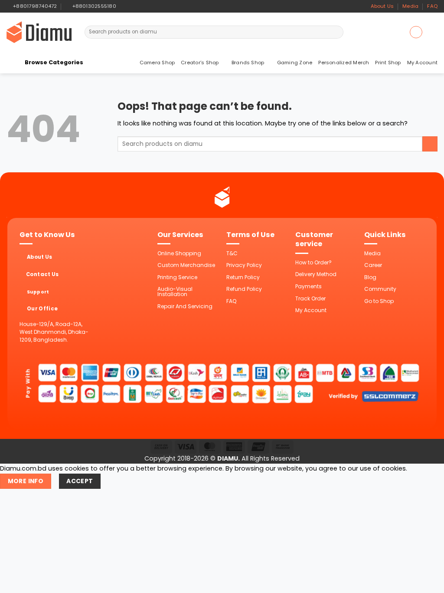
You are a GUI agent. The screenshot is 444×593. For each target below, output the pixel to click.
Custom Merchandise (186, 265)
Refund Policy (244, 289)
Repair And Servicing (184, 306)
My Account (422, 62)
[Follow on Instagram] (131, 6)
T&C (232, 253)
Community (380, 289)
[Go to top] (427, 581)
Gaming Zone (295, 62)
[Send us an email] (139, 6)
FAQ (432, 6)
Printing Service (177, 277)
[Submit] (336, 32)
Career (373, 265)
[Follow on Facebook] (124, 6)
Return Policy (243, 277)
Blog (370, 277)
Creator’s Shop (200, 62)
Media (410, 6)
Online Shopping (179, 253)
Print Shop (388, 62)
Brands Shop (248, 62)
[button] (416, 32)
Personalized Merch (343, 62)
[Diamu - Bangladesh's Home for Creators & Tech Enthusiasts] (39, 32)
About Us (382, 6)
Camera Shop (157, 62)
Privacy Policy (244, 265)
